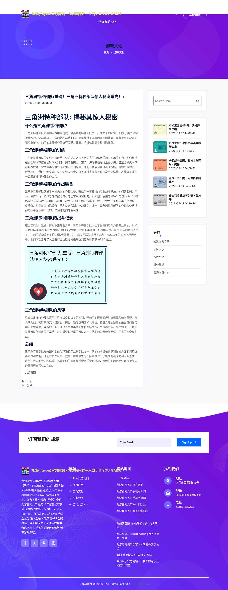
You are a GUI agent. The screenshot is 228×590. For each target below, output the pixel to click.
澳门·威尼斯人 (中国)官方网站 (134, 555)
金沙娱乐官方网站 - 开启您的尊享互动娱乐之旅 (138, 563)
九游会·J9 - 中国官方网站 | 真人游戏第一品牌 (138, 536)
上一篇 (28, 381)
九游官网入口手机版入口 (131, 491)
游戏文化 (130, 7)
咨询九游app (107, 22)
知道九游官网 (91, 7)
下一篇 (25, 385)
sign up (187, 442)
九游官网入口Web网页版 (131, 504)
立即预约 (195, 14)
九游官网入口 (139, 583)
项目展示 (112, 7)
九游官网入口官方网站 (130, 484)
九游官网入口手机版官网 (131, 497)
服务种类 (148, 7)
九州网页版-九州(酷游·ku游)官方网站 (137, 525)
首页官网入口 (67, 7)
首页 (114, 52)
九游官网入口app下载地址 (132, 511)
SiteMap (125, 478)
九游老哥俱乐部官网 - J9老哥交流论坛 (138, 546)
